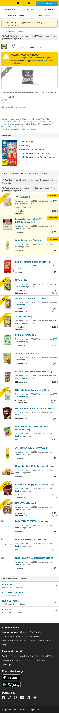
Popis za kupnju (44, 15)
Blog (4, 644)
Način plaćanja (30, 640)
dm (54, 266)
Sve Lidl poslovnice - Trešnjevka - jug (36, 157)
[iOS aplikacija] (11, 677)
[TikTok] (9, 697)
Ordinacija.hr (7, 664)
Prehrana (9, 31)
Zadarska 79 (35, 124)
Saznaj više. (6, 183)
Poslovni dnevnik (18, 656)
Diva (43, 660)
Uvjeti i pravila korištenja (12, 636)
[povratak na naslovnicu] (6, 3)
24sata (5, 656)
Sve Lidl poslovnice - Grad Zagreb (35, 153)
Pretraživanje (29, 3)
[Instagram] (15, 697)
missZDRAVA (7, 660)
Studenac (19, 228)
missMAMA (45, 656)
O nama (23, 632)
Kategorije (28, 9)
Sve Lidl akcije (26, 141)
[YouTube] (22, 697)
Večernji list (33, 656)
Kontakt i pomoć (10, 632)
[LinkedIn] (29, 697)
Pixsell (35, 660)
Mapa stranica (45, 640)
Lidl (13, 124)
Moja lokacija (10, 9)
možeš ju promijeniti (13, 25)
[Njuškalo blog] (35, 697)
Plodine (18, 246)
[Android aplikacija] (11, 684)
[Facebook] (3, 697)
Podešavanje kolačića (11, 640)
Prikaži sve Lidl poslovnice (31, 149)
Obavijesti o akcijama (15, 15)
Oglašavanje (35, 632)
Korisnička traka (18, 3)
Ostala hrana (21, 31)
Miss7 (18, 660)
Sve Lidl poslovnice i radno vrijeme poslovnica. (18, 129)
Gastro (27, 660)
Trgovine (47, 9)
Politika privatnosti (33, 636)
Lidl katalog (24, 145)
